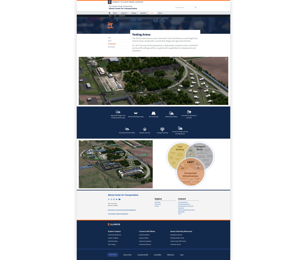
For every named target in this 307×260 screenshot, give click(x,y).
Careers (157, 206)
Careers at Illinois (113, 238)
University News (113, 241)
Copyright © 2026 (143, 255)
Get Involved (111, 47)
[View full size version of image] (226, 59)
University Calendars (145, 241)
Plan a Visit (158, 204)
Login (181, 255)
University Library (175, 244)
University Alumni (144, 235)
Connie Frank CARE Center (178, 241)
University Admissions (114, 235)
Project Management (184, 204)
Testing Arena (112, 44)
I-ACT (109, 38)
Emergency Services (176, 235)
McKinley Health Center (177, 238)
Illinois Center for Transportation (123, 194)
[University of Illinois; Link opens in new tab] (114, 224)
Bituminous (181, 212)
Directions (157, 202)
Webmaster (170, 255)
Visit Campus (112, 244)
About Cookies (112, 254)
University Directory (145, 244)
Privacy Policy (127, 255)
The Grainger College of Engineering (120, 6)
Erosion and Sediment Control (186, 210)
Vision (109, 41)
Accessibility (157, 255)
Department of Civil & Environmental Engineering (122, 210)
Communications (183, 202)
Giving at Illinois (144, 238)
